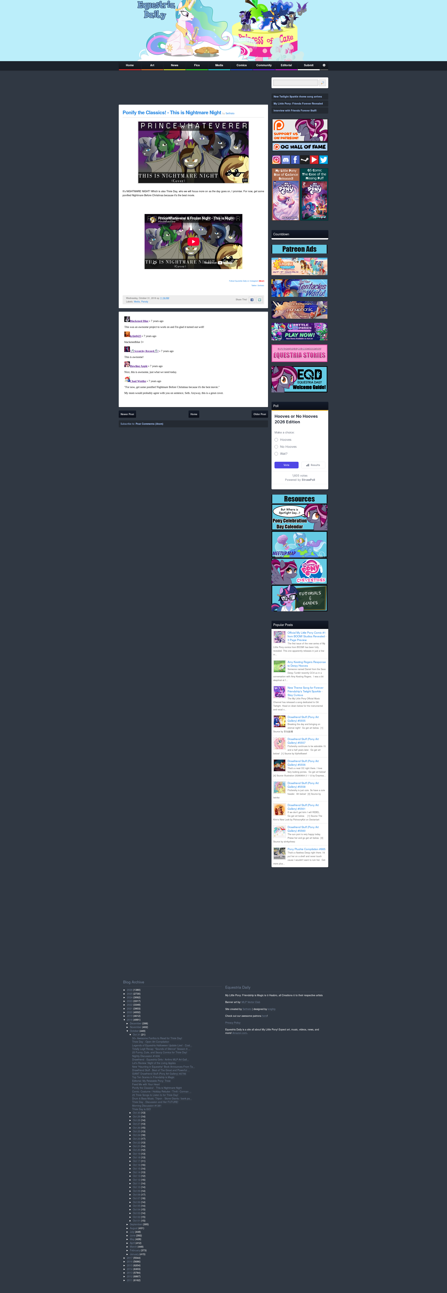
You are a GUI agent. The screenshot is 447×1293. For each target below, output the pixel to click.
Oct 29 (136, 1116)
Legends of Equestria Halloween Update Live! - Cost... (162, 1045)
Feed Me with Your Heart (146, 1084)
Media (219, 65)
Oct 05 (136, 1205)
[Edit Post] (172, 298)
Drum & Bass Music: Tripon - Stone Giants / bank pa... (162, 1098)
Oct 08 (136, 1194)
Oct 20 (136, 1149)
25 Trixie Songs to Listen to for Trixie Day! (155, 1095)
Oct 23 (136, 1138)
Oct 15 (136, 1168)
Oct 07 (136, 1198)
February (135, 1250)
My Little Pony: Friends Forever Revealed (298, 103)
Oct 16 (136, 1165)
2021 (130, 1008)
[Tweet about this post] (260, 300)
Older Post (260, 414)
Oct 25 (136, 1131)
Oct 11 (136, 1183)
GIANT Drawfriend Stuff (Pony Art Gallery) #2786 (159, 1073)
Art (152, 65)
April (132, 1243)
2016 (130, 1261)
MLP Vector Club (251, 1002)
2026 (130, 989)
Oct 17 (136, 1161)
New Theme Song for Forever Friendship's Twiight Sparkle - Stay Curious (305, 691)
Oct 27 (136, 1123)
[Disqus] (193, 358)
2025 (130, 993)
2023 (130, 1001)
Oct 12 (136, 1179)
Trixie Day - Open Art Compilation (150, 1041)
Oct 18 (136, 1157)
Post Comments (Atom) (149, 423)
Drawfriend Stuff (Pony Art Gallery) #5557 (303, 740)
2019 (130, 1015)
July (132, 1231)
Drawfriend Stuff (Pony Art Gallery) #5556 (303, 762)
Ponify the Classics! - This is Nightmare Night (172, 112)
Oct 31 (136, 1034)
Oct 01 (136, 1220)
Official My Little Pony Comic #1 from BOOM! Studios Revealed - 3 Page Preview (307, 636)
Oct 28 (136, 1120)
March (133, 1246)
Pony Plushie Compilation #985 (306, 849)
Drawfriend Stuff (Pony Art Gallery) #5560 (303, 828)
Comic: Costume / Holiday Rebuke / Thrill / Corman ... (161, 1091)
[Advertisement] (300, 894)
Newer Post (127, 414)
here (264, 1015)
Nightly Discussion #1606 (146, 1056)
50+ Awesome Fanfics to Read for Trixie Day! (157, 1038)
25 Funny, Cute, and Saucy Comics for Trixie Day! (159, 1052)
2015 (130, 1265)
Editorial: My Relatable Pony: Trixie (151, 1080)
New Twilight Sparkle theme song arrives (298, 96)
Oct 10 (136, 1187)
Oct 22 (136, 1142)
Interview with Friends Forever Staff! (295, 110)
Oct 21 (136, 1146)
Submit (308, 65)
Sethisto (247, 1009)
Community (264, 65)
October (134, 1031)
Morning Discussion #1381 (147, 1105)
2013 (130, 1272)
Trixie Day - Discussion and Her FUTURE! (155, 1102)
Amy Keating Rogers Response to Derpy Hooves (307, 663)
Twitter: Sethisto (257, 285)
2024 (130, 997)
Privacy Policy (232, 1022)
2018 (130, 1019)
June (132, 1235)
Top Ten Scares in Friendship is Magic (153, 1077)
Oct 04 (136, 1209)
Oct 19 (136, 1153)
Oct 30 (136, 1112)
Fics (197, 65)
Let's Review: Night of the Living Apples (154, 1063)
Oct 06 (136, 1202)
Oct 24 (136, 1135)
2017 (130, 1257)
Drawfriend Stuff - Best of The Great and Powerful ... (161, 1070)
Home (130, 65)
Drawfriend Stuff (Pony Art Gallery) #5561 (303, 806)
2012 (130, 1276)
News (174, 65)
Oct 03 (136, 1213)
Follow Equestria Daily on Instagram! (243, 281)
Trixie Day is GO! (141, 1109)
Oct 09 (136, 1191)
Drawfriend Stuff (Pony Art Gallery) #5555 (303, 718)
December (135, 1023)
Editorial (286, 65)
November (135, 1027)
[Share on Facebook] (252, 300)
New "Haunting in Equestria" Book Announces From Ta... (163, 1066)
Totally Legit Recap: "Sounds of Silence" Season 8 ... (161, 1049)
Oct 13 (136, 1176)
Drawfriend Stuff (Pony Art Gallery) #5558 (303, 784)
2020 (130, 1012)
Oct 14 (136, 1172)
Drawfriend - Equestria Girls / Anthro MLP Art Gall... (160, 1059)
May (132, 1239)
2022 (130, 1004)
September (136, 1224)
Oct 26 (136, 1127)
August (134, 1228)
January (134, 1254)
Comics (242, 65)
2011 (130, 1280)
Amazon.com (239, 1033)
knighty (272, 1009)
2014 (130, 1269)
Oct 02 (136, 1217)
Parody (144, 301)
